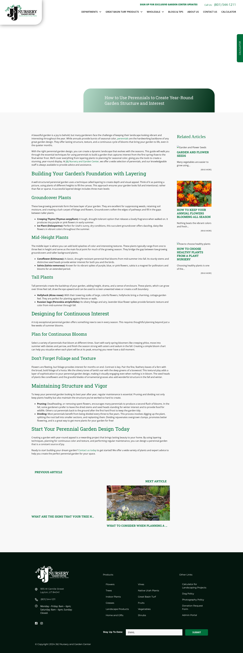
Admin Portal (189, 615)
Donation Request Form (192, 607)
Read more (206, 169)
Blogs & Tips (175, 11)
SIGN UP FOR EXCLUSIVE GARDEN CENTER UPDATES (168, 4)
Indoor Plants (113, 596)
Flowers (110, 584)
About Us (193, 11)
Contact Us (210, 11)
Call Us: (208, 4)
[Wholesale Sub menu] (163, 12)
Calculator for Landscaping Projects (194, 586)
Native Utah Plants (148, 590)
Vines (141, 584)
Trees (109, 590)
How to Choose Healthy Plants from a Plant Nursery (190, 254)
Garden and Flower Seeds (193, 153)
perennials (123, 138)
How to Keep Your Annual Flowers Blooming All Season (194, 213)
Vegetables (144, 609)
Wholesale (153, 11)
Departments (89, 11)
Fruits (141, 603)
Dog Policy (188, 593)
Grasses (110, 603)
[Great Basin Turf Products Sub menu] (141, 12)
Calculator (228, 11)
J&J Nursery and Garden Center (82, 161)
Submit (196, 632)
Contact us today (87, 450)
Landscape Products (117, 609)
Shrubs (142, 615)
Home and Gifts (114, 615)
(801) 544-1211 (225, 4)
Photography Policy (193, 599)
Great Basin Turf (147, 596)
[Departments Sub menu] (100, 12)
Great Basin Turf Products (122, 11)
